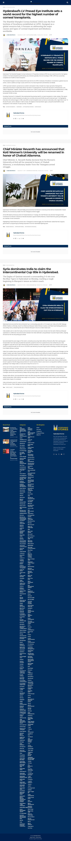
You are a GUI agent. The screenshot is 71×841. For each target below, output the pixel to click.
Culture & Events (22, 570)
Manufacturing (31, 521)
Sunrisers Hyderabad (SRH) (30, 718)
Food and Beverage (22, 678)
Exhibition (22, 651)
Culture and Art (22, 573)
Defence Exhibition (22, 588)
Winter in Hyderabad (30, 814)
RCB (29, 666)
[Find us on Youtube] (61, 454)
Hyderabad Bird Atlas (22, 759)
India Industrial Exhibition (30, 428)
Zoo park (30, 828)
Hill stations (22, 746)
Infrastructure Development (31, 464)
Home (4, 7)
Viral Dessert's (30, 801)
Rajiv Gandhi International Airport (31, 660)
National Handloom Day (30, 572)
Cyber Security (22, 581)
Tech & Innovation (30, 746)
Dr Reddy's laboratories (23, 614)
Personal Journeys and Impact (31, 622)
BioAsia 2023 (23, 502)
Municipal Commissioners (31, 548)
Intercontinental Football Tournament (31, 474)
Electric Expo (23, 632)
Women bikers (31, 816)
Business (22, 515)
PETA (29, 625)
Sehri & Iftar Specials (30, 685)
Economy (22, 622)
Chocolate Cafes (22, 535)
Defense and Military (23, 591)
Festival (21, 664)
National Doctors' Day (31, 569)
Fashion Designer (22, 662)
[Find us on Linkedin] (56, 454)
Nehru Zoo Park (30, 579)
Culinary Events (22, 563)
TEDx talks (30, 750)
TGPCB (29, 761)
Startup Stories (29, 708)
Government (22, 726)
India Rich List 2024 (31, 437)
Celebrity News (22, 528)
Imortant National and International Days (23, 817)
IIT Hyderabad (23, 813)
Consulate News (22, 555)
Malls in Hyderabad (30, 519)
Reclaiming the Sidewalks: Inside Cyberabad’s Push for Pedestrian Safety (14, 431)
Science (29, 680)
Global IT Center (22, 715)
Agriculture (22, 447)
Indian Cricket (31, 442)
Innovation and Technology (30, 467)
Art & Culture (23, 473)
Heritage (22, 742)
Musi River (30, 550)
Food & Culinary (22, 675)
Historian (22, 748)
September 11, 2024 (22, 170)
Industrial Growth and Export (30, 451)
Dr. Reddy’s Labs (22, 617)
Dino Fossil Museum (22, 608)
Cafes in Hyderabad (22, 523)
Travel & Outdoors (30, 782)
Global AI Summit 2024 (23, 710)
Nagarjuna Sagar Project (31, 562)
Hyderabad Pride (22, 780)
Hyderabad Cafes (22, 769)
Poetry (29, 634)
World (29, 821)
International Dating (31, 478)
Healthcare (22, 740)
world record (38, 106)
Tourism (30, 771)
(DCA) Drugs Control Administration (23, 435)
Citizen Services (22, 538)
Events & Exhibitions (22, 645)
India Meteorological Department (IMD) (31, 433)
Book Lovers (23, 505)
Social (29, 695)
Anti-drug (22, 465)
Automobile (22, 491)
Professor (30, 645)
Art (20, 471)
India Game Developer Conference (22, 825)
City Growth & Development (23, 541)
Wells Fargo (30, 809)
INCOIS (21, 820)
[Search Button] (67, 2)
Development (23, 593)
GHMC (21, 701)
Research (30, 670)
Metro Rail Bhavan (30, 532)
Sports (29, 703)
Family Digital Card (23, 657)
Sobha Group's (31, 693)
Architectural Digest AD (23, 469)
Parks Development (31, 619)
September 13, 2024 (22, 34)
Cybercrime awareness (22, 584)
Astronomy (22, 490)
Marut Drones (31, 524)
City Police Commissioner (23, 546)
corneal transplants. (10, 106)
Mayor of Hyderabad (30, 527)
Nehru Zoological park (30, 582)
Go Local (39, 429)
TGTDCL (30, 763)
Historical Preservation (23, 751)
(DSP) (21, 438)
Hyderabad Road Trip (22, 785)
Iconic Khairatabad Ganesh (22, 810)
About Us (39, 434)
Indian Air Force (30, 440)
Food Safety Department (22, 684)
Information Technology (30, 455)
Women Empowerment (31, 819)
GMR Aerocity (23, 717)
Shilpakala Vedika (30, 688)
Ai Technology (23, 450)
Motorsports (31, 543)
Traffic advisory (30, 777)
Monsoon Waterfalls (30, 541)
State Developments (31, 713)
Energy (21, 633)
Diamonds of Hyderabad (23, 601)
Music (29, 552)
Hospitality (22, 755)
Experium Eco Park (23, 654)
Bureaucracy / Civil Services (23, 511)
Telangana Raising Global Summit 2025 (31, 758)
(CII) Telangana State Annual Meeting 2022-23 (23, 430)
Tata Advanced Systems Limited (30, 740)
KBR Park (30, 503)
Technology (30, 748)
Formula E (22, 686)
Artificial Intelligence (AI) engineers (23, 485)
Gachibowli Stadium (22, 693)
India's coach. (9, 387)
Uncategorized (31, 788)
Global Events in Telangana (23, 712)
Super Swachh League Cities (31, 722)
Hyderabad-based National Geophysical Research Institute (22, 798)
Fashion (21, 659)
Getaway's (22, 699)
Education (22, 624)
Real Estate (30, 668)
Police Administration (31, 639)
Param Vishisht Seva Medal (31, 611)
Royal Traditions (30, 672)
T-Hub (29, 727)
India (21, 822)
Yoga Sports (30, 826)
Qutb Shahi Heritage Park (31, 648)
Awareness (22, 497)
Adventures (22, 443)
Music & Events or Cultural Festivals (30, 555)
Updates (30, 789)
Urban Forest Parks (31, 798)
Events (21, 642)
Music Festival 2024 (31, 559)
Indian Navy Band (30, 445)
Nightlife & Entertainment (31, 592)
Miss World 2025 (30, 538)
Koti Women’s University (11, 145)
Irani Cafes (30, 494)
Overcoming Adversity (30, 606)
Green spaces (23, 731)
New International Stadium (31, 586)
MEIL (29, 529)
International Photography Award (31, 481)
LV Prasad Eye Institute (28, 106)
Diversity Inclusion (22, 611)
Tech (29, 743)
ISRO (29, 495)
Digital (21, 603)
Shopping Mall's (30, 691)
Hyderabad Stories (11, 34)
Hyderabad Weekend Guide (22, 793)
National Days (31, 566)
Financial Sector (22, 668)
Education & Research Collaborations (23, 627)
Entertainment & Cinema (23, 638)
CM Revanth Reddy (19, 226)
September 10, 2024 (22, 284)
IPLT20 (29, 492)
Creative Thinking (22, 560)
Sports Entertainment (31, 705)
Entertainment (23, 635)
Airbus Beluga (23, 456)
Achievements (23, 441)
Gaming (21, 697)
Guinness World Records (22, 734)
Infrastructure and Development (31, 460)
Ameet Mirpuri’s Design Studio (23, 462)
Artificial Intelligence (22, 482)
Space (29, 697)
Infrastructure (31, 457)
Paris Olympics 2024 (30, 615)
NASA (29, 564)
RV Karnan (30, 674)
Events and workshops (22, 647)
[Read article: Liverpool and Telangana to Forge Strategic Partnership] (6, 441)
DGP (21, 595)
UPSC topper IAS (31, 792)
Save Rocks (30, 678)
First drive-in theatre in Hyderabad (23, 672)
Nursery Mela (31, 599)
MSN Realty (30, 545)
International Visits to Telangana (31, 489)
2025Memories (23, 439)
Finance (21, 666)
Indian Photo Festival (31, 448)
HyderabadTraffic (24, 807)
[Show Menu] (3, 2)
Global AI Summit (22, 707)
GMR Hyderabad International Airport (23, 721)
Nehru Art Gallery (30, 576)
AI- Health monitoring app (22, 453)
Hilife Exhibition (22, 744)
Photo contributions (31, 629)
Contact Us (39, 431)
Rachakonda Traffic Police (31, 654)
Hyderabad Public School (23, 783)
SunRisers (30, 715)
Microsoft (30, 534)
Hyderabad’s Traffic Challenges (23, 804)
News (29, 589)
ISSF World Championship (31, 498)
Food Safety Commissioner (23, 681)
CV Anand (22, 578)
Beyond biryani (21, 500)
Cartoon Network (22, 526)
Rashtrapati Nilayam (30, 664)
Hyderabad (19, 106)
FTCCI (21, 691)
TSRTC (29, 786)
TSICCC (29, 784)
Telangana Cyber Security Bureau (30, 754)
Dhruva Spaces (21, 598)
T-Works (30, 729)
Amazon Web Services (23, 459)
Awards (21, 495)
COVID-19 (22, 558)
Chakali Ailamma (10, 226)
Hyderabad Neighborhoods (23, 777)
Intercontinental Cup (10, 265)
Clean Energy (23, 551)
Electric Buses (23, 630)
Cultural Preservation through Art (23, 566)
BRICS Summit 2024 (23, 508)
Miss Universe (31, 536)
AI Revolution (23, 448)
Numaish (30, 595)
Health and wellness (22, 738)
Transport (30, 779)
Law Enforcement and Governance (31, 511)
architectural (23, 467)
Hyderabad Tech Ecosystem (22, 789)
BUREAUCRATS (23, 513)
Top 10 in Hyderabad (30, 769)
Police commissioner (31, 642)
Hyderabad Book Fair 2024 (22, 765)
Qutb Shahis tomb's (30, 651)
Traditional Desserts (30, 774)
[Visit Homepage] (35, 2)
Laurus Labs (30, 508)
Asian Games (23, 488)
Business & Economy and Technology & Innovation (23, 518)
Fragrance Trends (22, 689)
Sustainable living (30, 725)
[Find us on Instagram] (53, 454)
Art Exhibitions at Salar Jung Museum (23, 478)
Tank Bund (30, 736)
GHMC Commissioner (23, 704)
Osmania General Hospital (30, 602)
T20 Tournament (30, 731)
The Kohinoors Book (30, 766)
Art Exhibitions (23, 475)
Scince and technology (30, 682)
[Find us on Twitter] (58, 454)
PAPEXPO (30, 608)
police (29, 636)
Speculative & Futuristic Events (31, 700)
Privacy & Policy (40, 433)
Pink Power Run (30, 632)
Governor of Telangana (22, 729)
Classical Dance (22, 549)
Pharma (29, 627)
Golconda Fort (23, 724)
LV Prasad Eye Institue (10, 7)
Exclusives (22, 650)
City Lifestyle (23, 543)
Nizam (29, 594)
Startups (30, 710)
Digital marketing (22, 606)
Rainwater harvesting (30, 657)
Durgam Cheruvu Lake (23, 620)
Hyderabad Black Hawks (23, 762)
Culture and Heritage (22, 576)
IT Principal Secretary (30, 501)
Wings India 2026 (30, 811)
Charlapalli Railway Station (22, 532)
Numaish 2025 (31, 597)
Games (21, 696)
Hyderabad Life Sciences (23, 774)
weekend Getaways (30, 807)
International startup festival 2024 (31, 485)
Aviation (22, 493)
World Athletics (30, 824)
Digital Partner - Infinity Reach (35, 837)
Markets (30, 522)
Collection (22, 553)
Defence (22, 586)
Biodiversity (22, 503)
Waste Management (31, 804)
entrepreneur (23, 640)
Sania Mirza (30, 676)
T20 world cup (30, 734)
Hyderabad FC (23, 771)
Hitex (21, 753)
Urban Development (31, 795)
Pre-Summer (31, 644)
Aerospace (22, 445)
